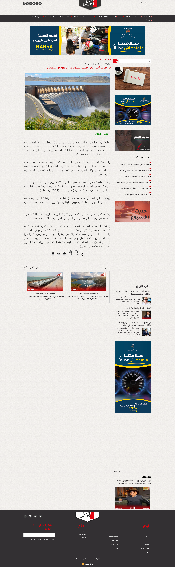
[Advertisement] (84, 283)
